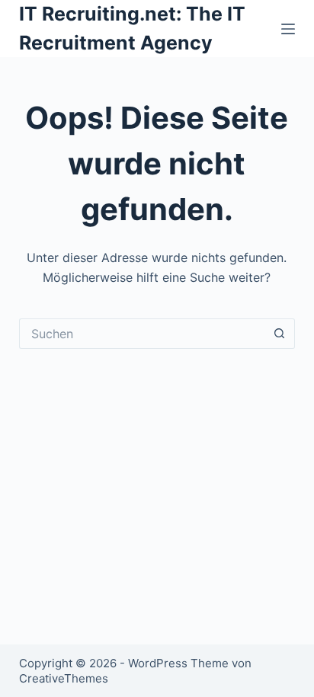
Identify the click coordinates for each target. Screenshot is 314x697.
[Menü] (288, 29)
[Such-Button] (279, 333)
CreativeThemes (63, 678)
